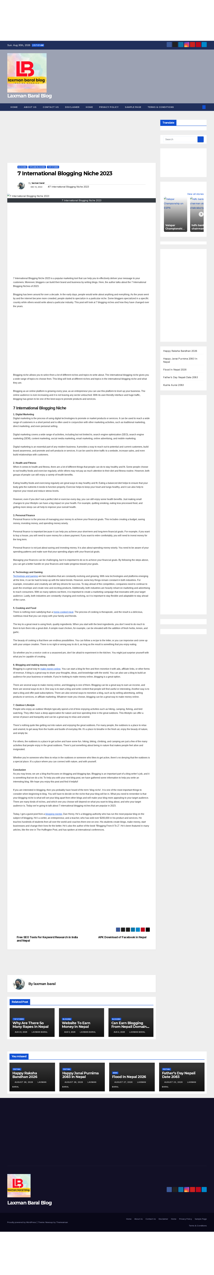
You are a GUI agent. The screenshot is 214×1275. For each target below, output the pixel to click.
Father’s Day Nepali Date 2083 (180, 377)
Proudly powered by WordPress (22, 1222)
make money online (50, 669)
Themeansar (62, 1222)
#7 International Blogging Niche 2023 (68, 186)
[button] (199, 107)
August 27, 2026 (123, 1082)
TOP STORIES (53, 167)
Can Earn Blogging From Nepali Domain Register (129, 1026)
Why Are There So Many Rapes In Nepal (30, 1025)
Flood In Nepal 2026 (174, 369)
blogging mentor (53, 814)
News (115, 1073)
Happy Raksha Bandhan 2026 (180, 350)
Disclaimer (72, 107)
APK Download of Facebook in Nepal (122, 937)
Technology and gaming (25, 576)
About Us (30, 107)
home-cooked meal (63, 612)
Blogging (22, 167)
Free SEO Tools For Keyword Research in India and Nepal (47, 939)
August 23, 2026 (173, 1082)
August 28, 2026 (24, 1082)
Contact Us (51, 107)
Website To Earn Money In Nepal (76, 1025)
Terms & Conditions (161, 107)
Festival (17, 1069)
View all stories (195, 194)
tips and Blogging (37, 167)
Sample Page (133, 107)
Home (13, 107)
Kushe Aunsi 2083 (173, 385)
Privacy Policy (109, 107)
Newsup (49, 1222)
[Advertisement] (87, 20)
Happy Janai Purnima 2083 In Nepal (80, 1075)
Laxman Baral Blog (29, 96)
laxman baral (38, 183)
